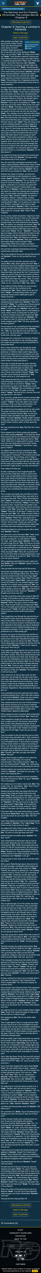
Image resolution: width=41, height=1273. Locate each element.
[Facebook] (24, 1256)
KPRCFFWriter (34, 42)
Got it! (35, 1271)
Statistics (20, 1236)
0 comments (31, 46)
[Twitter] (16, 1256)
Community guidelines (20, 1233)
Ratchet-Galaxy (20, 3)
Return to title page (20, 33)
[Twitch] (18, 1259)
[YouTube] (20, 1256)
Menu (3, 3)
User (37, 3)
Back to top (21, 1239)
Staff (20, 1230)
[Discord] (22, 1259)
